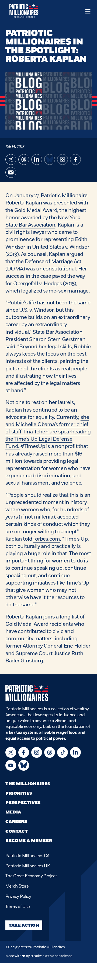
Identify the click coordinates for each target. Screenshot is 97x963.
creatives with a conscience (51, 956)
